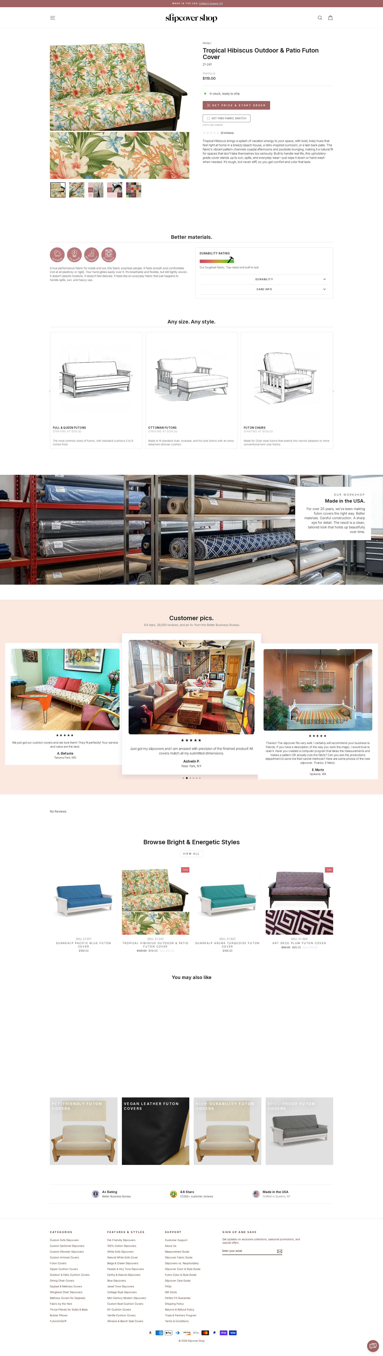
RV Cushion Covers (119, 1309)
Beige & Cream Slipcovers (122, 1263)
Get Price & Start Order (239, 105)
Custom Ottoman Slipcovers (67, 1251)
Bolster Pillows (58, 1315)
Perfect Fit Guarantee (177, 1297)
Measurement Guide (177, 1251)
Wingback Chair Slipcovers (66, 1292)
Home (206, 43)
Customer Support (176, 1240)
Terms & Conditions (177, 1321)
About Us (170, 1245)
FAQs (168, 1286)
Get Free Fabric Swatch (229, 118)
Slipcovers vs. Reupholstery (182, 1263)
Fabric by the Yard (61, 1303)
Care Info (264, 289)
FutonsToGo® (58, 1321)
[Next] (333, 391)
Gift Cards (171, 1292)
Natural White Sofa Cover (122, 1257)
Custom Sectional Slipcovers (67, 1245)
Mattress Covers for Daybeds (67, 1297)
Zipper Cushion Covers (64, 1269)
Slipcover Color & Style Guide (182, 1269)
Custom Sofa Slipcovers (64, 1240)
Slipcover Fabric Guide (178, 1257)
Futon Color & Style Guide (180, 1274)
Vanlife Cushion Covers (121, 1315)
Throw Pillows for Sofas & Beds (69, 1309)
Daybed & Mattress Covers (66, 1286)
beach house (252, 145)
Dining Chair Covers (62, 1280)
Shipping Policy (174, 1303)
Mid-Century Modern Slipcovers (126, 1297)
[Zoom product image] (119, 109)
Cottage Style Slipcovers (122, 1292)
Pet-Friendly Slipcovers (121, 1240)
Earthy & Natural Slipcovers (123, 1274)
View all (191, 853)
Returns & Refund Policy (179, 1309)
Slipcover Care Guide (177, 1280)
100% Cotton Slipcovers (121, 1245)
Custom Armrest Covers (64, 1257)
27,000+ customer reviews (196, 1196)
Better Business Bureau (116, 1196)
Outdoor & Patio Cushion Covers (70, 1274)
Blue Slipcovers (116, 1280)
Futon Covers (58, 1263)
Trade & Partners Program (180, 1315)
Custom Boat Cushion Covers (125, 1303)
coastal (252, 149)
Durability (264, 279)
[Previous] (49, 391)
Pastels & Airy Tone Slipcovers (125, 1269)
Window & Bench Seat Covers (125, 1321)
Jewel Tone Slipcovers (120, 1286)
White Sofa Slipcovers (120, 1251)
